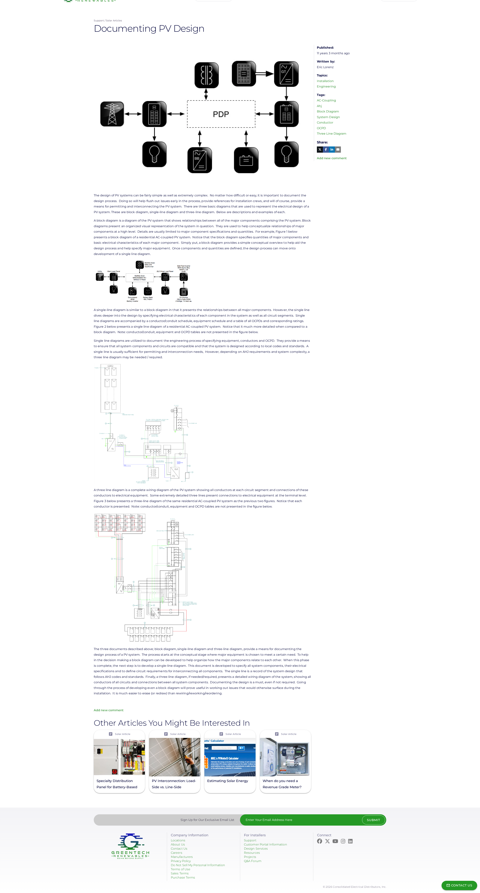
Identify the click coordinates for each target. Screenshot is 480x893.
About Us (178, 844)
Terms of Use (180, 869)
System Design (328, 117)
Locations (178, 840)
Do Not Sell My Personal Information (198, 865)
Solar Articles (114, 20)
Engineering (326, 86)
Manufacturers (182, 857)
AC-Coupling (326, 100)
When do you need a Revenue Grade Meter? (282, 784)
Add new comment (109, 710)
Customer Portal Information (265, 844)
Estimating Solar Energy (227, 781)
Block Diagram (328, 111)
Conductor (325, 122)
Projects (250, 857)
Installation (325, 81)
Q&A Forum (252, 861)
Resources (252, 853)
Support (99, 20)
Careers (176, 853)
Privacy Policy (181, 861)
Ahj (319, 106)
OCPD (321, 128)
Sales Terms (180, 873)
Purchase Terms (183, 877)
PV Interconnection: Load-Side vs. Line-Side (174, 784)
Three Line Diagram (331, 133)
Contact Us (179, 848)
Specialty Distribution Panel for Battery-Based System (117, 784)
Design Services (256, 848)
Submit (373, 820)
